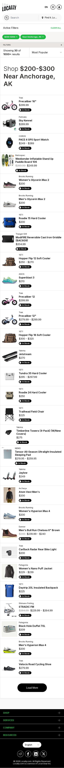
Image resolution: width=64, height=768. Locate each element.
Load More (32, 687)
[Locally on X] (44, 754)
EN (46, 7)
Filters (7, 45)
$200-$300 (10, 37)
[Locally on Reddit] (20, 754)
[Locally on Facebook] (28, 754)
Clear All (56, 28)
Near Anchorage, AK (32, 37)
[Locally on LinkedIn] (36, 754)
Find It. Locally (51, 17)
